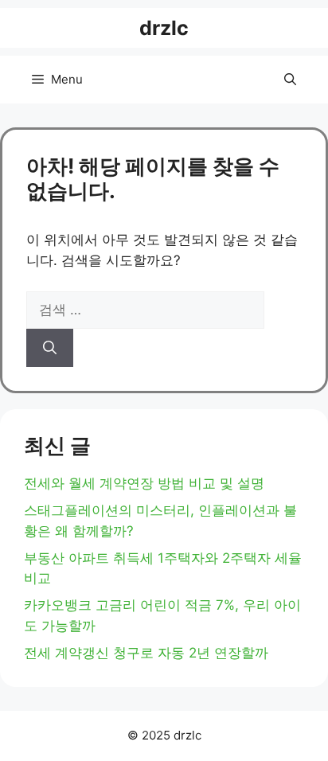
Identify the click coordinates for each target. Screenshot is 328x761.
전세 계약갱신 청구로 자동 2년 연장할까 (146, 653)
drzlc (164, 28)
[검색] (49, 348)
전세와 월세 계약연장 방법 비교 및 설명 (144, 483)
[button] (290, 79)
